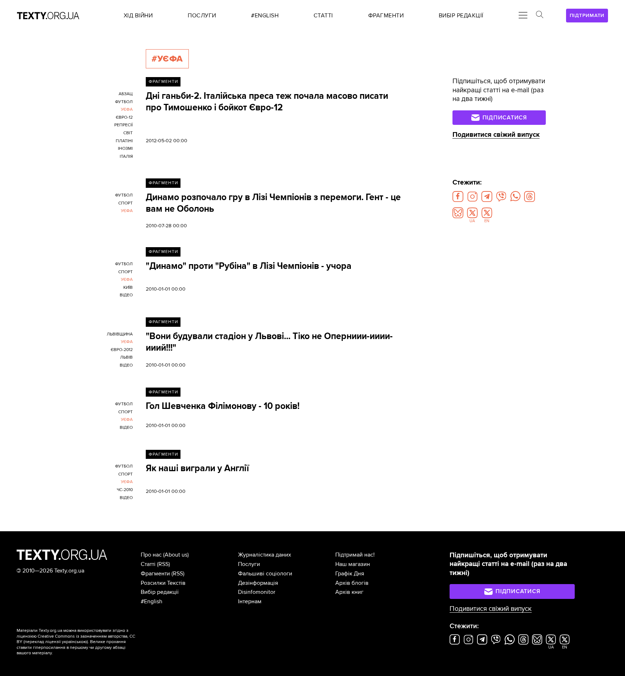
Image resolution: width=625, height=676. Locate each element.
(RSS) (163, 564)
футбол (124, 102)
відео (126, 295)
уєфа (127, 109)
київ (128, 287)
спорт (125, 203)
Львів (126, 357)
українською (74, 642)
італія (126, 156)
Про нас (151, 554)
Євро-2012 (122, 349)
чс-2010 (125, 490)
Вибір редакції (160, 592)
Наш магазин (352, 564)
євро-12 (124, 117)
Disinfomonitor (256, 592)
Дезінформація (258, 583)
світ (128, 133)
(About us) (176, 554)
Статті (148, 564)
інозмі (125, 148)
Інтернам (250, 601)
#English (151, 601)
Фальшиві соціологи (265, 573)
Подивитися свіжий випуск (496, 135)
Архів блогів (352, 583)
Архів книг (349, 592)
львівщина (120, 334)
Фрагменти (163, 81)
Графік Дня (349, 573)
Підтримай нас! (355, 554)
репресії (123, 125)
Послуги (249, 564)
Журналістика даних (264, 554)
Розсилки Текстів (163, 583)
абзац (126, 94)
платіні (124, 141)
